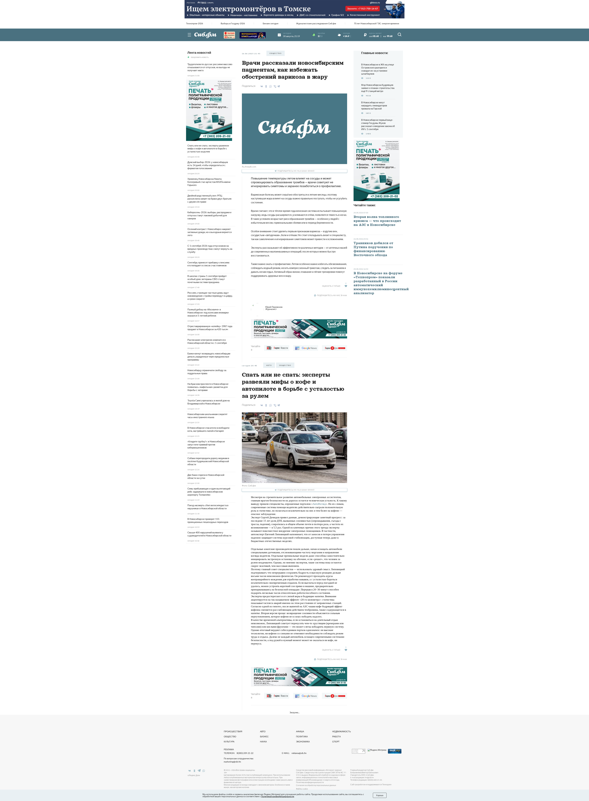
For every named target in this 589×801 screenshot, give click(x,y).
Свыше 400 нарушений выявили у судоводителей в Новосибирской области (209, 534)
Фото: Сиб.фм (249, 485)
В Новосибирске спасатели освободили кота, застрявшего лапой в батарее (208, 429)
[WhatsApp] (270, 86)
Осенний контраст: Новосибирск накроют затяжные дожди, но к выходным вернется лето (209, 232)
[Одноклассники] (266, 86)
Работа (336, 736)
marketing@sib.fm (232, 762)
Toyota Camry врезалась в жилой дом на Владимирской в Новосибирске (208, 402)
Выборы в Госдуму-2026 (233, 23)
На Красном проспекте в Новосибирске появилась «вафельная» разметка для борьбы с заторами (207, 386)
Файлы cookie (302, 789)
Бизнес (264, 736)
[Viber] (274, 86)
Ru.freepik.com (249, 166)
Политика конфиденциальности (310, 782)
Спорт (336, 741)
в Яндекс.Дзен (194, 775)
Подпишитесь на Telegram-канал (295, 171)
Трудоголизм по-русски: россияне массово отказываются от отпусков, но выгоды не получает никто (209, 67)
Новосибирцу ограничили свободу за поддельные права (206, 372)
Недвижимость (341, 731)
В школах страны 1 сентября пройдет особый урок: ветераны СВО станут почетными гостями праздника (207, 279)
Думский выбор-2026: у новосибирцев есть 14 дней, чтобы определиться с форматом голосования (207, 165)
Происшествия (233, 731)
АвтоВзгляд (319, 503)
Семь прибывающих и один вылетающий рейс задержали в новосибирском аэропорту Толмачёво (208, 491)
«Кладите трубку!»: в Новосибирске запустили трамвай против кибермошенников (206, 444)
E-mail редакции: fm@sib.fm (362, 777)
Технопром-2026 (194, 23)
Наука (263, 741)
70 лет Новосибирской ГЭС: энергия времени (376, 23)
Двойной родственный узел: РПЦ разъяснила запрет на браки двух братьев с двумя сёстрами (209, 198)
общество (275, 53)
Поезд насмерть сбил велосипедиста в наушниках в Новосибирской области (207, 507)
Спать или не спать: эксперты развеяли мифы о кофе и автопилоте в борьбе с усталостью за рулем (208, 148)
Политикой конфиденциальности (277, 796)
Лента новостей (199, 52)
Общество (230, 736)
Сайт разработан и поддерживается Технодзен (370, 784)
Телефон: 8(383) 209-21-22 (238, 753)
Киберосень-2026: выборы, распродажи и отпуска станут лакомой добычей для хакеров (209, 215)
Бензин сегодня (270, 23)
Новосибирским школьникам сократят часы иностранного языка (207, 416)
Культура (229, 741)
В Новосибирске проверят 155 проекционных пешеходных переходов (207, 520)
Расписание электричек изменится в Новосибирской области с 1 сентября (207, 341)
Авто (269, 365)
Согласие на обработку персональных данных (316, 785)
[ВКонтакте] (261, 86)
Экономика (303, 741)
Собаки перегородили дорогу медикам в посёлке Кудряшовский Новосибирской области (208, 461)
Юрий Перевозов (273, 308)
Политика (302, 736)
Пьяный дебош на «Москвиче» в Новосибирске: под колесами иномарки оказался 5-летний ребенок (208, 312)
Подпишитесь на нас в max (332, 295)
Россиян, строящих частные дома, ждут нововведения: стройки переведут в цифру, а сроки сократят (210, 295)
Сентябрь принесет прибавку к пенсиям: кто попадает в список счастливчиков (208, 264)
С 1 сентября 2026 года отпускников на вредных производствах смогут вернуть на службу (209, 248)
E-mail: (294, 753)
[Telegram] (278, 86)
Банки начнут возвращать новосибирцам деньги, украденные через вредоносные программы (208, 356)
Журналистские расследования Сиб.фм (316, 23)
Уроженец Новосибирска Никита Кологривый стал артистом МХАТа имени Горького (208, 181)
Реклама (229, 749)
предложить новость (200, 57)
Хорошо (379, 795)
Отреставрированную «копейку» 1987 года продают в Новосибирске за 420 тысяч (209, 328)
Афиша (300, 731)
